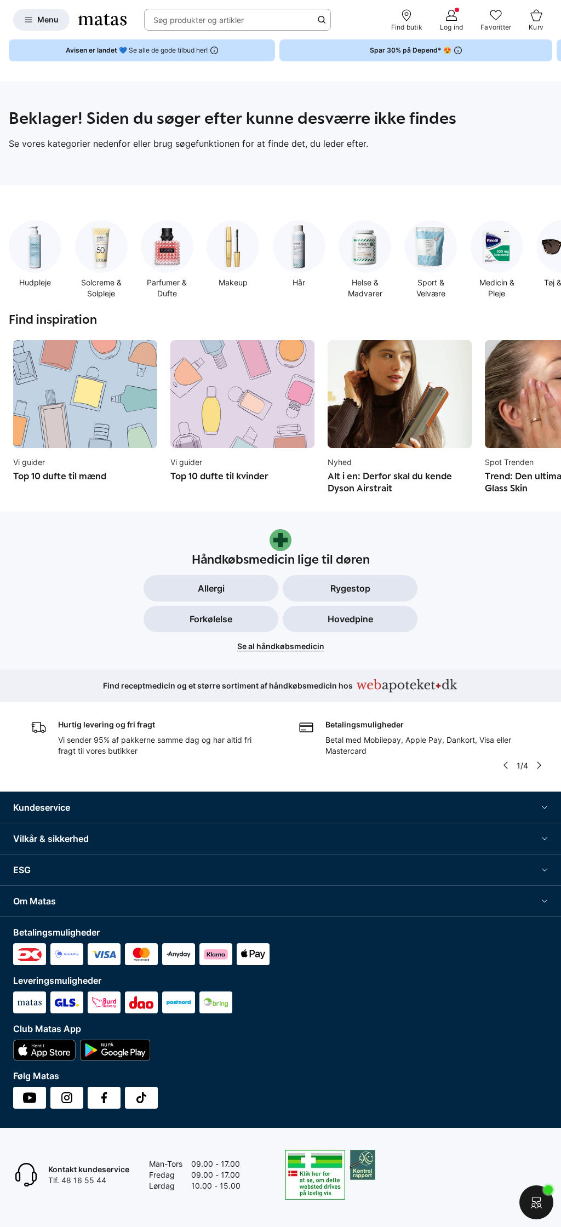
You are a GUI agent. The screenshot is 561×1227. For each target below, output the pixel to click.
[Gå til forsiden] (102, 20)
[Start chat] (536, 1202)
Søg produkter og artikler (198, 20)
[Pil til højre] (552, 50)
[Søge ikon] (321, 19)
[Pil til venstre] (505, 765)
